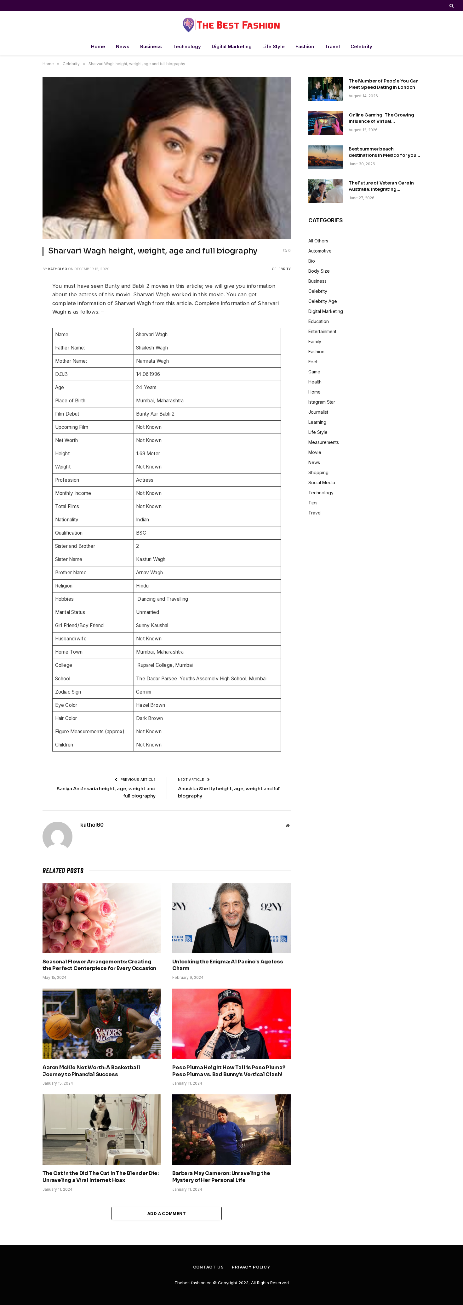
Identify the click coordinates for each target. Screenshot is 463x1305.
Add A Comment (166, 1213)
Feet (312, 361)
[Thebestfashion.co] (231, 24)
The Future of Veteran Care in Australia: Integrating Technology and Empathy (381, 186)
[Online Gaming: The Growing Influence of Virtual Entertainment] (325, 123)
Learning (317, 422)
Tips (312, 502)
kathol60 (57, 269)
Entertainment (322, 331)
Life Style (273, 46)
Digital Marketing (232, 46)
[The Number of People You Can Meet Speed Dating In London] (325, 89)
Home (98, 46)
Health (315, 381)
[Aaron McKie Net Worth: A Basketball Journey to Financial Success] (102, 1024)
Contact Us (208, 1266)
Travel (332, 46)
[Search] (451, 5)
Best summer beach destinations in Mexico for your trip (383, 152)
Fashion (304, 46)
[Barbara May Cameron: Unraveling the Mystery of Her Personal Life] (231, 1129)
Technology (187, 46)
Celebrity (361, 46)
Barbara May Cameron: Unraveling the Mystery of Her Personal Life (221, 1176)
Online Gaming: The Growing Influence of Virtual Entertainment (381, 118)
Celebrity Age (322, 301)
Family (314, 341)
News (122, 46)
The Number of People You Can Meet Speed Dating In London (384, 84)
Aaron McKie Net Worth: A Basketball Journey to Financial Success (91, 1071)
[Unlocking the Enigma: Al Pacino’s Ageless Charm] (231, 918)
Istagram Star (321, 402)
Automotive (320, 250)
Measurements (323, 442)
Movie (314, 452)
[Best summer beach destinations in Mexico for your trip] (325, 157)
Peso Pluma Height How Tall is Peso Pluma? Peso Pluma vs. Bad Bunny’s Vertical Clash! (228, 1071)
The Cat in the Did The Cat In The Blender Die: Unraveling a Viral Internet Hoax (101, 1176)
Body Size (319, 271)
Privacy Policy (251, 1266)
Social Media (321, 482)
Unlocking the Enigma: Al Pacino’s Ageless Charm (227, 965)
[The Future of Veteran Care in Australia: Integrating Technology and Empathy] (325, 191)
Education (318, 321)
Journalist (318, 412)
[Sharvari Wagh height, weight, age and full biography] (167, 158)
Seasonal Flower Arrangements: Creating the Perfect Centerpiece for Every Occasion (99, 965)
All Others (318, 240)
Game (314, 371)
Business (151, 46)
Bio (311, 261)
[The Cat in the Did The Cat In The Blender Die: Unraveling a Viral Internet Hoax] (102, 1129)
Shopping (318, 472)
